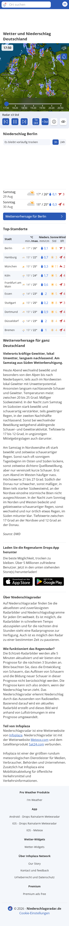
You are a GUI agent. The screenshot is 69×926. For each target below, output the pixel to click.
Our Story (34, 863)
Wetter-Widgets (34, 847)
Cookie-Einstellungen (34, 913)
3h (55, 142)
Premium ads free (34, 894)
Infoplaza (15, 735)
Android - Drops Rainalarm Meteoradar (34, 816)
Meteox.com (39, 740)
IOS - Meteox (34, 830)
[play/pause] (15, 121)
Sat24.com (36, 744)
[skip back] (5, 121)
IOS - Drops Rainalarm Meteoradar (34, 823)
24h (62, 142)
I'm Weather (34, 800)
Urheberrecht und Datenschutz (34, 877)
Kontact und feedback (35, 870)
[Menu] (64, 4)
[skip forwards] (24, 121)
